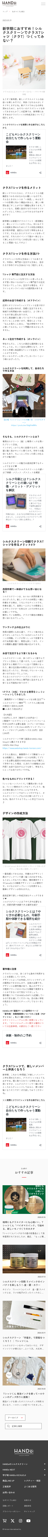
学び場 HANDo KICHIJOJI (14, 1475)
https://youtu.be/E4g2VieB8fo (24, 425)
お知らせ (27, 1500)
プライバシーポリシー (11, 1511)
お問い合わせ (9, 1492)
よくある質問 (30, 1486)
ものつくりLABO (9, 1500)
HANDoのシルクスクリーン (15, 1464)
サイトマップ (29, 1511)
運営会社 (27, 1505)
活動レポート (8, 1505)
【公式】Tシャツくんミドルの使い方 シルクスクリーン (24, 421)
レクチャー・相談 (32, 1480)
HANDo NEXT (9, 1469)
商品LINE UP (8, 1480)
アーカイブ (13, 1417)
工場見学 (7, 1486)
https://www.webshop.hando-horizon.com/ (22, 748)
